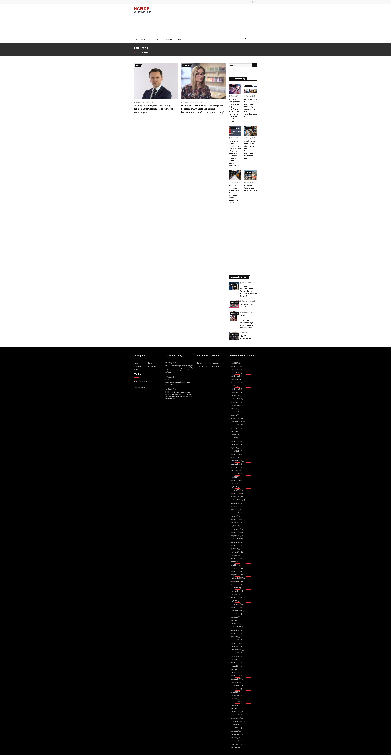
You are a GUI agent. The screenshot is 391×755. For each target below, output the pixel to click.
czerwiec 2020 (235, 552)
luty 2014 (234, 747)
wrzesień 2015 (235, 685)
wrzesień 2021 (235, 503)
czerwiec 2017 (235, 640)
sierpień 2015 (235, 689)
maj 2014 (234, 738)
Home (136, 39)
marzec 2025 (235, 392)
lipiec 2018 (234, 617)
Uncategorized (202, 366)
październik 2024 (236, 399)
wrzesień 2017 (235, 630)
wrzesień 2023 (235, 425)
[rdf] (144, 381)
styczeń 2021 (235, 529)
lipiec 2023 (234, 431)
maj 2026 (234, 363)
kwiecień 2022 (235, 480)
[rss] (140, 381)
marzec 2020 (235, 562)
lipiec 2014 (234, 731)
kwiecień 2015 (235, 702)
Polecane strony (139, 387)
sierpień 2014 (235, 728)
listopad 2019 (235, 575)
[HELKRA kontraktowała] (234, 336)
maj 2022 (234, 477)
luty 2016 (234, 669)
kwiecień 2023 (235, 441)
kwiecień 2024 (235, 412)
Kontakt (178, 39)
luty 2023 (234, 448)
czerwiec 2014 (235, 734)
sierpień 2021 (235, 506)
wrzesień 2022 (235, 464)
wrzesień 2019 (235, 581)
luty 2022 (234, 487)
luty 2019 (234, 601)
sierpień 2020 (235, 545)
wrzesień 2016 (235, 653)
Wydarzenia (167, 39)
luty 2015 (234, 708)
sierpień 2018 (235, 614)
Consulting (154, 39)
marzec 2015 (235, 705)
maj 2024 (234, 409)
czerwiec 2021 (235, 513)
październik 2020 (236, 539)
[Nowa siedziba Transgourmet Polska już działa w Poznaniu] (250, 175)
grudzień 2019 (235, 571)
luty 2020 (234, 565)
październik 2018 (236, 611)
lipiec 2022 (234, 470)
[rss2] (142, 381)
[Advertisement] (206, 20)
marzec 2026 (235, 369)
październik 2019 (236, 578)
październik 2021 (236, 500)
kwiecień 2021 (235, 519)
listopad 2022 (235, 457)
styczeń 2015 (235, 712)
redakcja (138, 102)
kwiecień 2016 (235, 663)
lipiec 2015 (234, 692)
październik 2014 (236, 721)
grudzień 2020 (235, 532)
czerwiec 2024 (235, 405)
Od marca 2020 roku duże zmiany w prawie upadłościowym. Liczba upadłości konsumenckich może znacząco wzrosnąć (202, 109)
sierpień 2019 (235, 584)
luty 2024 (234, 415)
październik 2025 (236, 379)
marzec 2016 (235, 666)
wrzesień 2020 (235, 542)
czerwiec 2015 (235, 695)
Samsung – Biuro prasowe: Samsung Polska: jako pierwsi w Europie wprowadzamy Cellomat (248, 291)
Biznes (144, 39)
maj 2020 (234, 555)
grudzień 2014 (235, 715)
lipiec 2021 (234, 510)
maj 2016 (234, 659)
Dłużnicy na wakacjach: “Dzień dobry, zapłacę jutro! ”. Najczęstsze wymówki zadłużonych (153, 109)
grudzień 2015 (235, 676)
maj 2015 (234, 699)
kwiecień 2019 (235, 598)
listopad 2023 (235, 418)
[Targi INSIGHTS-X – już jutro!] (234, 304)
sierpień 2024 (235, 402)
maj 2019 (234, 594)
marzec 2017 (235, 646)
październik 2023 (236, 422)
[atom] (146, 381)
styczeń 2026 (235, 373)
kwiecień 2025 (235, 389)
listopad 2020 (235, 536)
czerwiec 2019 (235, 591)
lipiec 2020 (234, 549)
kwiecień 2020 (235, 558)
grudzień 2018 (235, 607)
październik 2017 (236, 627)
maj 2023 (234, 438)
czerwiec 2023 (235, 435)
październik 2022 (236, 461)
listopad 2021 (235, 497)
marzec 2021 (235, 523)
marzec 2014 (235, 744)
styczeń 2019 (235, 604)
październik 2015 (236, 682)
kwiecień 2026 (235, 366)
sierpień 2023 (235, 428)
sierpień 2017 (235, 633)
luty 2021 (234, 526)
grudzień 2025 (235, 376)
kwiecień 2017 (235, 643)
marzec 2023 (235, 444)
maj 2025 (234, 386)
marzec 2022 (235, 483)
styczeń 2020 (235, 568)
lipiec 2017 (234, 637)
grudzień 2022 (235, 454)
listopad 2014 (235, 718)
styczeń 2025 (235, 396)
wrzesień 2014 (235, 725)
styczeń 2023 (235, 451)
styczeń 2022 (235, 490)
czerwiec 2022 (235, 474)
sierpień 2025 (235, 383)
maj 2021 (234, 516)
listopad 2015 (235, 679)
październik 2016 (236, 650)
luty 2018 (234, 620)
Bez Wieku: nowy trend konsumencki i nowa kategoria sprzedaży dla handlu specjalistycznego (178, 382)
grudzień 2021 (235, 493)
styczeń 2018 (235, 624)
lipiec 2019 (234, 588)
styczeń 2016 (235, 672)
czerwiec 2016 (235, 656)
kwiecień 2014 (235, 741)
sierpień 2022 (235, 467)
